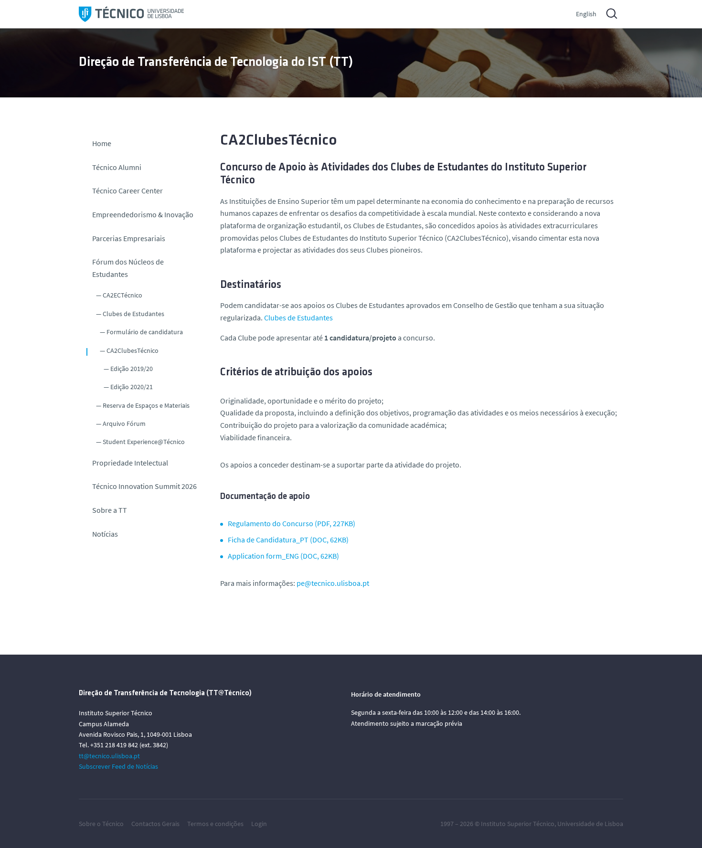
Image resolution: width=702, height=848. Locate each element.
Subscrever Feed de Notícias (118, 766)
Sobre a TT (109, 510)
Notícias (105, 534)
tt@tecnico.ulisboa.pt (109, 756)
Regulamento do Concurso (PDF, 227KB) (291, 523)
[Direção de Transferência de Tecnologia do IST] (131, 14)
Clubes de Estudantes (133, 313)
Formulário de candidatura (144, 332)
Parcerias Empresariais (128, 238)
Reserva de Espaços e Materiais (146, 405)
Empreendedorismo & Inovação (142, 214)
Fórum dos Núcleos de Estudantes (128, 268)
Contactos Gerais (155, 823)
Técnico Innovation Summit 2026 (144, 486)
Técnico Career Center (128, 190)
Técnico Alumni (116, 167)
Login (259, 823)
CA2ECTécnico (122, 295)
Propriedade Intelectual (130, 462)
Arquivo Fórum (124, 423)
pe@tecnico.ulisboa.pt (333, 583)
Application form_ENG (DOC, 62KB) (283, 556)
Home (101, 143)
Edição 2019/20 (131, 368)
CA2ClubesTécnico (132, 350)
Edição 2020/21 (131, 386)
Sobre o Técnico (101, 823)
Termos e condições (215, 823)
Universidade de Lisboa (590, 823)
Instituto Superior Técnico (517, 823)
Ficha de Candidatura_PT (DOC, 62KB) (288, 539)
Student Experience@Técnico (144, 441)
